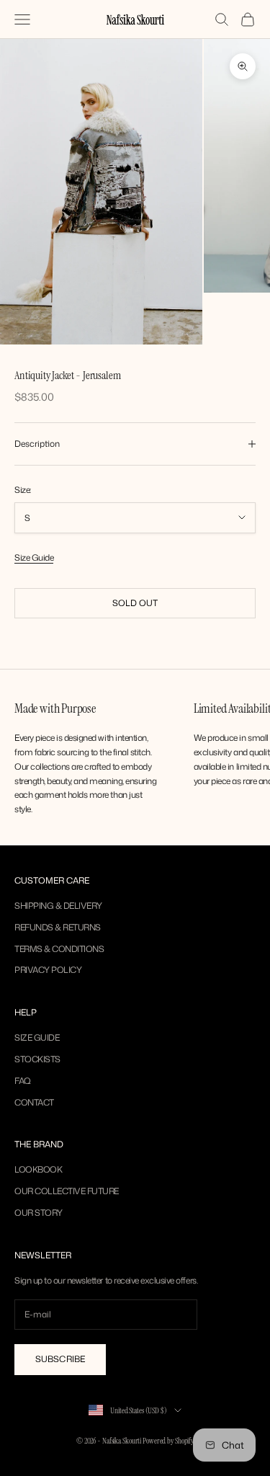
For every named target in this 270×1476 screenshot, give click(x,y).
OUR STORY (38, 1212)
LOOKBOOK (38, 1169)
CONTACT (34, 1102)
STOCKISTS (37, 1059)
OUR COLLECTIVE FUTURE (66, 1191)
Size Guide (33, 557)
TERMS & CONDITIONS (59, 949)
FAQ (22, 1081)
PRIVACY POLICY (47, 970)
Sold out (135, 603)
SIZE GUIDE (36, 1037)
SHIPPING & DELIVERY (58, 905)
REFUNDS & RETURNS (57, 927)
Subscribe (60, 1359)
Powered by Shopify (168, 1441)
